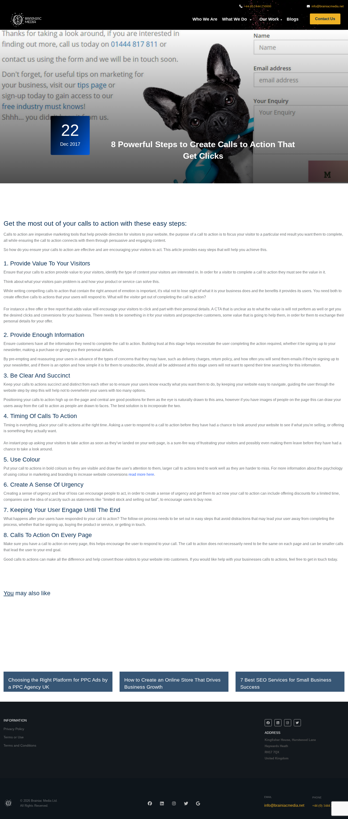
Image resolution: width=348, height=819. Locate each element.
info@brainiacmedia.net (328, 6)
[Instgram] (287, 722)
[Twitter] (297, 722)
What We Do (235, 19)
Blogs (293, 19)
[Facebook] (268, 722)
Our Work (269, 19)
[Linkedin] (277, 722)
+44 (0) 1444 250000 (257, 6)
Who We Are (204, 19)
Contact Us (325, 19)
